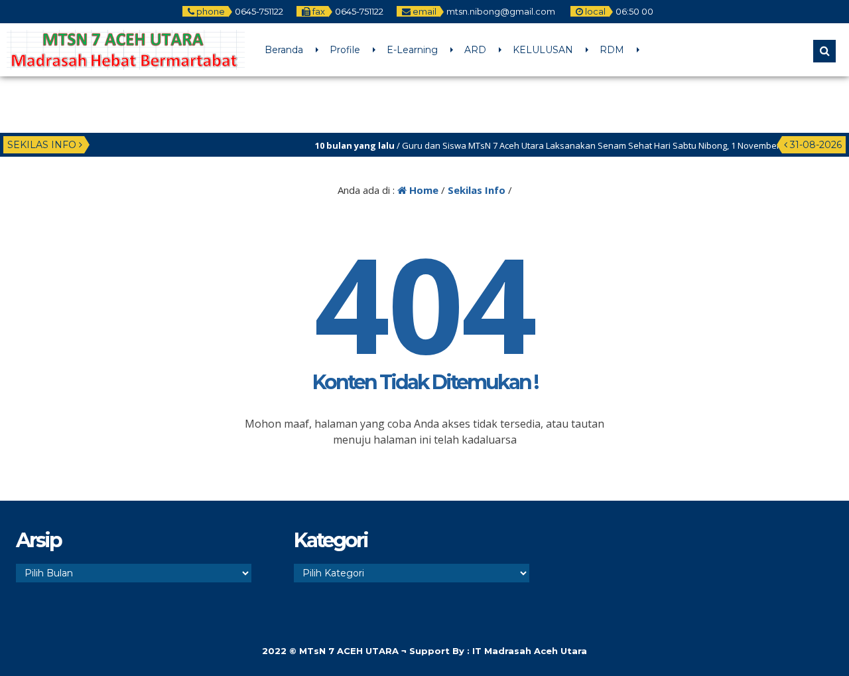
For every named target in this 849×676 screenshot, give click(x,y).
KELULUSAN (543, 50)
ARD (475, 50)
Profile (345, 50)
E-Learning (412, 50)
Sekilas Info (476, 190)
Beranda (284, 50)
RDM (612, 50)
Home (422, 190)
